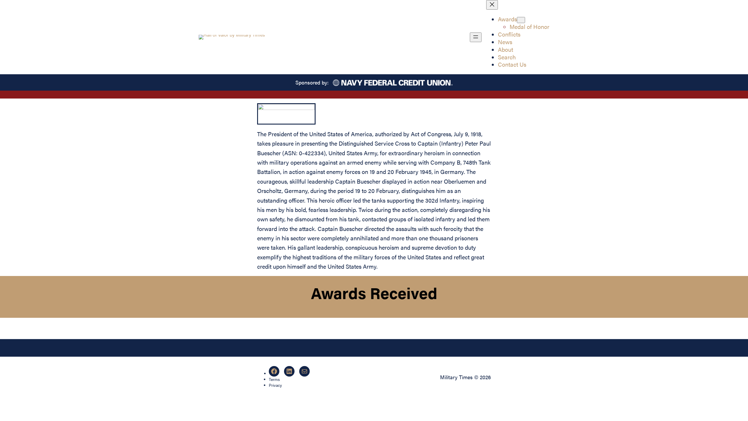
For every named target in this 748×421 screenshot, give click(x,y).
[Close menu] (492, 5)
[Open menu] (476, 37)
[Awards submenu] (521, 20)
